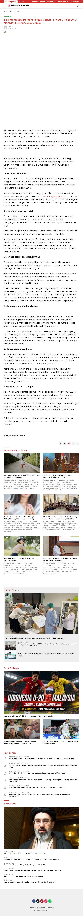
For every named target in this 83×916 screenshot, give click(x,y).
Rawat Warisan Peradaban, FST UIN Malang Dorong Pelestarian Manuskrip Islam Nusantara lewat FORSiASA (47, 645)
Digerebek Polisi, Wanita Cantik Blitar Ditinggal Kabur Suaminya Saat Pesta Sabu (38, 787)
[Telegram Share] (73, 443)
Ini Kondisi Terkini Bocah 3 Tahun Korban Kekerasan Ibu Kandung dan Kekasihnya (34, 638)
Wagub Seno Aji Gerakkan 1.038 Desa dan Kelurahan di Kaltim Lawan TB (58, 476)
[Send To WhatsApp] (77, 443)
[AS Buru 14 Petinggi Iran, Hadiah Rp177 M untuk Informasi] (41, 828)
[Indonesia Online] (18, 5)
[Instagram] (46, 901)
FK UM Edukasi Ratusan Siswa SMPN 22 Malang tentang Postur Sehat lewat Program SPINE (60, 518)
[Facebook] (34, 901)
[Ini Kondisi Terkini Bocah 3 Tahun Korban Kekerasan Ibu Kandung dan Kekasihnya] (41, 613)
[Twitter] (38, 901)
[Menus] (5, 6)
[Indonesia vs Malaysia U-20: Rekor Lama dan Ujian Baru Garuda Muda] (41, 692)
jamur (54, 145)
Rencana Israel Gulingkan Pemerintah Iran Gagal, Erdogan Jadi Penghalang (31, 859)
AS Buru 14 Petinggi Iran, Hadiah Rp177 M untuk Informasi (24, 853)
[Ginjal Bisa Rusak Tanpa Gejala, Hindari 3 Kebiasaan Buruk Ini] (22, 546)
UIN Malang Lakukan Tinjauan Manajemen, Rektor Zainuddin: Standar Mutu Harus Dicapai (41, 758)
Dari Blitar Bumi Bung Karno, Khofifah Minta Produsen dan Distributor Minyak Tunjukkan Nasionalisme (40, 795)
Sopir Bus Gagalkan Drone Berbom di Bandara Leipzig (23, 876)
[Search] (78, 6)
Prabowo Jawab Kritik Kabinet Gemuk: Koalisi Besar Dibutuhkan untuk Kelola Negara (43, 2)
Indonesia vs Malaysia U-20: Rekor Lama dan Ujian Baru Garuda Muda (29, 716)
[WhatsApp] (50, 901)
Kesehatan (8, 16)
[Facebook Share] (60, 443)
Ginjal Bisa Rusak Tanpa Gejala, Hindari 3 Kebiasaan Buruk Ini (19, 559)
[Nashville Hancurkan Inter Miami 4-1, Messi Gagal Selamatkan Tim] (61, 729)
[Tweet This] (64, 443)
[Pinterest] (42, 901)
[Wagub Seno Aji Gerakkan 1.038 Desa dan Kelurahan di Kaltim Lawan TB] (61, 463)
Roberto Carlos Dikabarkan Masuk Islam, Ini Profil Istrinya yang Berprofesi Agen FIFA (20, 742)
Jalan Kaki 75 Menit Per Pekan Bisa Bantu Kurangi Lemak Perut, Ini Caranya (22, 476)
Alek (9, 27)
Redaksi (51, 907)
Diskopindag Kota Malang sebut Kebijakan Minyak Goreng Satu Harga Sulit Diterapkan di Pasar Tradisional (43, 781)
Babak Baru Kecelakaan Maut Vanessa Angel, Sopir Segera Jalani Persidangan (37, 773)
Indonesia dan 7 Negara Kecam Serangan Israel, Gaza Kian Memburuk (29, 882)
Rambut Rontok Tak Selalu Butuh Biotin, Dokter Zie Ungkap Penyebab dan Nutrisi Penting (21, 518)
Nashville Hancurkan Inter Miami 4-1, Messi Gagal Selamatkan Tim (60, 742)
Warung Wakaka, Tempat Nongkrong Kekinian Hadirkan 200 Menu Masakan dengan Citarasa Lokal (43, 766)
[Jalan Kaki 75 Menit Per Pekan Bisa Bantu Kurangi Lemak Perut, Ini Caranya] (22, 463)
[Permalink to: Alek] (5, 27)
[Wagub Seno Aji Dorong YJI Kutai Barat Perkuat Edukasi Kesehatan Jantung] (61, 546)
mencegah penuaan (55, 196)
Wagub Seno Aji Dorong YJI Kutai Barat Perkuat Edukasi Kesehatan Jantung (60, 559)
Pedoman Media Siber (38, 907)
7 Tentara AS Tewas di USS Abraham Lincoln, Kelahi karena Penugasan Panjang (32, 871)
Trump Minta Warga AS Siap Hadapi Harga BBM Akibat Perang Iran (28, 865)
